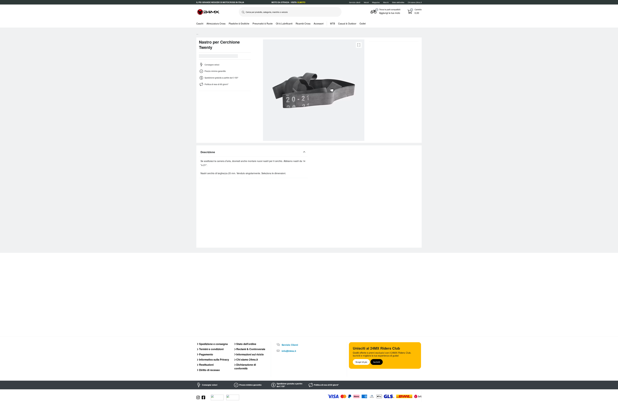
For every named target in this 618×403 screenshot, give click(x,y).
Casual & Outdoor (347, 23)
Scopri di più (361, 361)
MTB (332, 23)
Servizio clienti (354, 2)
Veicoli (366, 2)
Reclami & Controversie (250, 349)
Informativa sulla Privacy (213, 359)
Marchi (386, 2)
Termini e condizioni (211, 349)
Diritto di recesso (209, 370)
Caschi (199, 23)
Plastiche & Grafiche (239, 23)
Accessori (318, 23)
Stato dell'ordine (246, 344)
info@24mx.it (289, 351)
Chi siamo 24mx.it (415, 2)
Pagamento (205, 354)
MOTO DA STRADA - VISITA (288, 2)
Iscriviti (376, 361)
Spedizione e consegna (213, 344)
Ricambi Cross (303, 23)
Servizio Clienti (290, 344)
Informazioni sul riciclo (250, 354)
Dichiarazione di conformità (245, 366)
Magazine (376, 2)
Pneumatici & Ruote (263, 23)
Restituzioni (206, 364)
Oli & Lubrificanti (284, 23)
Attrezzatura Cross (215, 23)
